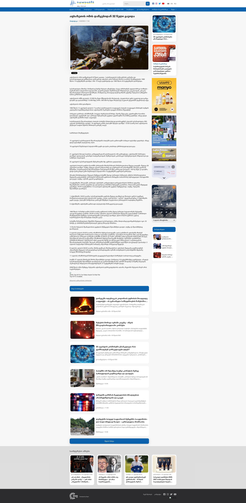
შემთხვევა (99, 383)
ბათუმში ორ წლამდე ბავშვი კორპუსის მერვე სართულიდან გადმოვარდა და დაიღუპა (117, 372)
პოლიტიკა (88, 9)
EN (172, 4)
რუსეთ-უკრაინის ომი (116, 9)
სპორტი (128, 474)
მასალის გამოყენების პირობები (81, 280)
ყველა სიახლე (75, 9)
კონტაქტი (157, 494)
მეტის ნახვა (109, 441)
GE (168, 4)
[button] (170, 47)
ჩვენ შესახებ (147, 494)
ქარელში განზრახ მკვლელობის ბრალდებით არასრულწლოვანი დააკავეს (117, 396)
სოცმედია (130, 9)
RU (175, 4)
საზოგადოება (100, 9)
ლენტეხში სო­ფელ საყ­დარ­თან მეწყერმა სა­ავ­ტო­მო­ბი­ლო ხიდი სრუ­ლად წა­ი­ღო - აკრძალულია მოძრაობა (122, 420)
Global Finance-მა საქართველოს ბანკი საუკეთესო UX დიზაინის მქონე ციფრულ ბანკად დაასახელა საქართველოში (163, 70)
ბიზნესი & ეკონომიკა (160, 9)
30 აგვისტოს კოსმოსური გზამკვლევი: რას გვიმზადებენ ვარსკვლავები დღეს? (116, 348)
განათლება (156, 474)
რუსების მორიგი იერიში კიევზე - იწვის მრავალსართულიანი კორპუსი (114, 323)
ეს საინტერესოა (143, 9)
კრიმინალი (100, 408)
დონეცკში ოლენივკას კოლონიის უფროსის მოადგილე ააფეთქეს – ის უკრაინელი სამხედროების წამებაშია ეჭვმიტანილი (122, 300)
